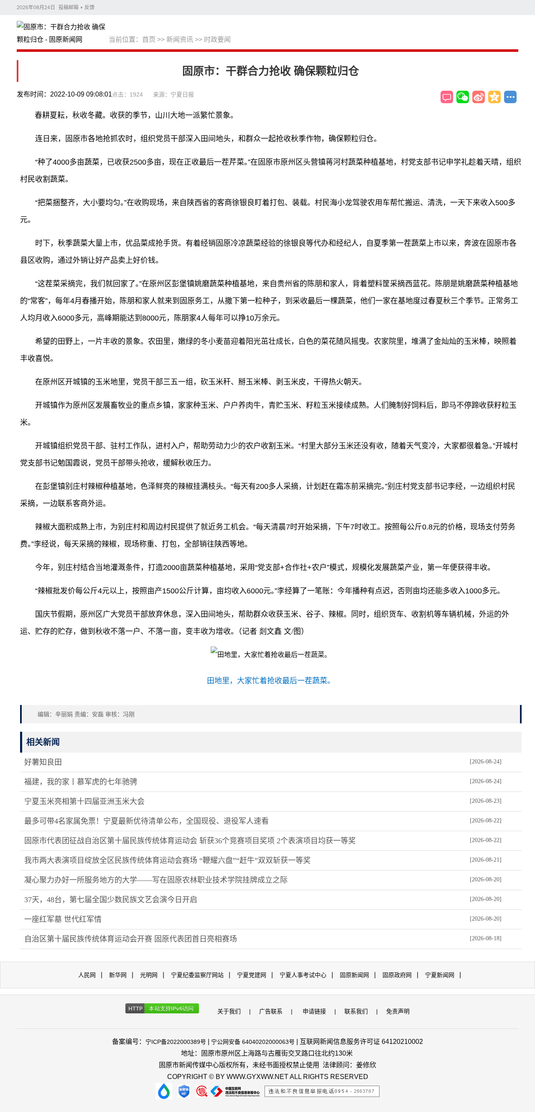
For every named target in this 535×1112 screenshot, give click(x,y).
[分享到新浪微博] (478, 97)
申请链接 (314, 1011)
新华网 (118, 975)
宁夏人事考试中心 (303, 975)
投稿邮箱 (69, 7)
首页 (148, 39)
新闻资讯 (179, 39)
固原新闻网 (354, 975)
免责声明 (398, 1011)
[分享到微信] (462, 97)
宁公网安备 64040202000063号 (253, 1041)
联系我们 (356, 1011)
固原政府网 (397, 975)
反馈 (89, 7)
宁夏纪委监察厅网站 (197, 975)
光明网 (149, 975)
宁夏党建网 (251, 975)
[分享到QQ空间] (494, 97)
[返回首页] (63, 34)
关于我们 (229, 1011)
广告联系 (271, 1011)
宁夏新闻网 (439, 975)
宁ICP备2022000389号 (175, 1041)
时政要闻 (217, 39)
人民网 (87, 975)
